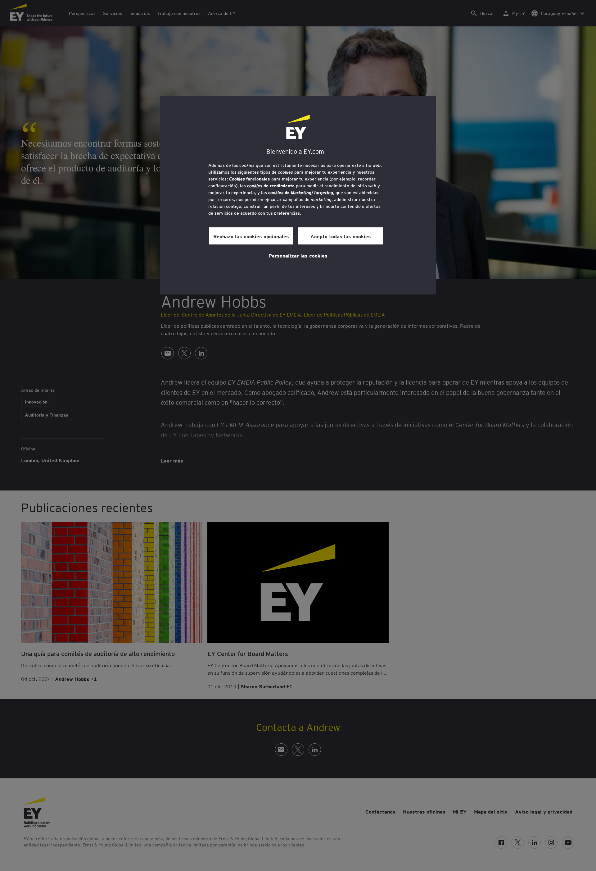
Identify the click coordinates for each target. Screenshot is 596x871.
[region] (298, 195)
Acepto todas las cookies (340, 236)
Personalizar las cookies (298, 255)
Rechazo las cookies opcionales (251, 236)
